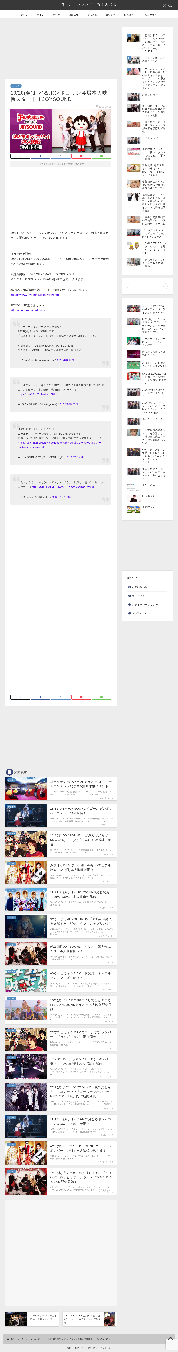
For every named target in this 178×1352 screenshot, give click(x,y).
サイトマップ (140, 639)
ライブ (40, 58)
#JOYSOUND (77, 530)
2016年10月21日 (67, 403)
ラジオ (56, 58)
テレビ (24, 58)
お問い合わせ (140, 630)
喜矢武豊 (92, 58)
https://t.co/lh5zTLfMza (32, 486)
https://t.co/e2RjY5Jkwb (32, 437)
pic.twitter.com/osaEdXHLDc (35, 490)
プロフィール (140, 656)
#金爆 (73, 486)
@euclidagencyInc (58, 486)
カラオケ (16, 129)
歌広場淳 (110, 58)
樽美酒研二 (130, 58)
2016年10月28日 (68, 447)
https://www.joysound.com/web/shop (35, 338)
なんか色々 (151, 58)
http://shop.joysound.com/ (27, 353)
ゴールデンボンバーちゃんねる (89, 47)
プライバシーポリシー (145, 648)
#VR (63, 530)
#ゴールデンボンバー (89, 486)
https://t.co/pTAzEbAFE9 (47, 530)
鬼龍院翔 (74, 58)
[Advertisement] (61, 93)
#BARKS (52, 437)
